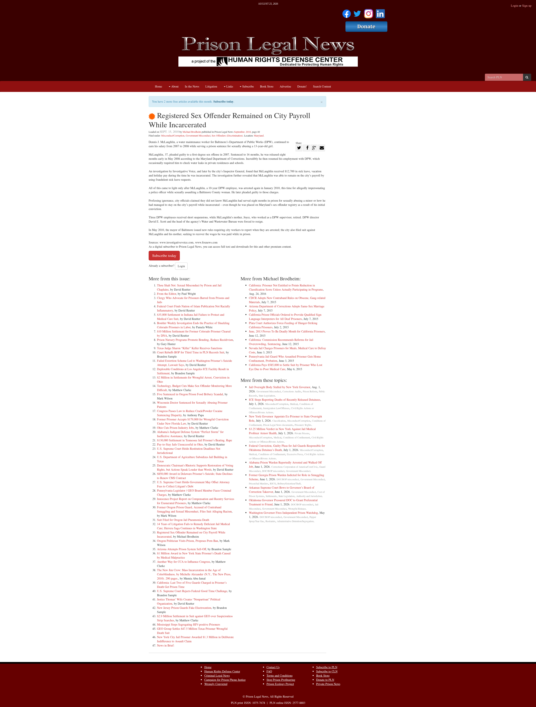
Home (158, 86)
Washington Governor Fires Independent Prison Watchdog (283, 513)
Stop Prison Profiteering (281, 680)
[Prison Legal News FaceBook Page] (346, 12)
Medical (294, 404)
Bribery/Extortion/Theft (289, 483)
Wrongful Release (297, 508)
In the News (192, 86)
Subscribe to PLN (326, 667)
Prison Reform (310, 391)
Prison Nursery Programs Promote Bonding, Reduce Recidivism (195, 340)
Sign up (526, 6)
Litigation (211, 86)
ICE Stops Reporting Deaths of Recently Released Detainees (284, 400)
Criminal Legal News (217, 675)
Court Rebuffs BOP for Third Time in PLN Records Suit (190, 352)
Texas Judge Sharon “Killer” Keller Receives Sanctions (189, 348)
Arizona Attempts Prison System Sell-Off (181, 549)
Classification (279, 420)
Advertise (285, 86)
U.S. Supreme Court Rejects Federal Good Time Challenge (192, 591)
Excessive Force (295, 454)
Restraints (270, 521)
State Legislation (267, 395)
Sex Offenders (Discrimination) (227, 135)
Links (229, 86)
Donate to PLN (325, 680)
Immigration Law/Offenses (276, 408)
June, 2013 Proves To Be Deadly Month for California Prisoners (287, 331)
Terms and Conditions (279, 675)
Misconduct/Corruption (172, 135)
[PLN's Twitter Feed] (357, 12)
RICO (273, 483)
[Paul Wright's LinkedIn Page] (380, 12)
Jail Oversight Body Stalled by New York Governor (279, 387)
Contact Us (273, 667)
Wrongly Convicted (215, 684)
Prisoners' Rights (303, 424)
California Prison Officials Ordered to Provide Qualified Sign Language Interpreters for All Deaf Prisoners (285, 317)
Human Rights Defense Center (222, 671)
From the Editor (166, 294)
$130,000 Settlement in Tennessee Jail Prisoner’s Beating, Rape (194, 440)
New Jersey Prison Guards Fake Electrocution (184, 608)
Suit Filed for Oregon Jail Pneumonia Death (183, 520)
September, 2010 (242, 131)
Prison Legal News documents (278, 424)
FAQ (269, 671)
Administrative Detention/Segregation (295, 521)
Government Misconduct (198, 135)
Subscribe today (223, 101)
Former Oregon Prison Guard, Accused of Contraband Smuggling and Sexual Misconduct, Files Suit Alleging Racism (194, 509)
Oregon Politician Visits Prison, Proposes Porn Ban (187, 541)
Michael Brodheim (192, 131)
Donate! (302, 86)
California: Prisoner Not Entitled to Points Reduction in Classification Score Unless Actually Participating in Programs (286, 287)
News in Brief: (165, 645)
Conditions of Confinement (296, 437)
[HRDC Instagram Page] (368, 12)
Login (514, 6)
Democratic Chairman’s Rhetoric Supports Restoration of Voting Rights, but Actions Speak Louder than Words (195, 467)
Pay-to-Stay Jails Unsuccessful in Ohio (180, 444)
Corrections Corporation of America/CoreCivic (294, 466)
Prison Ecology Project (280, 684)
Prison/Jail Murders (258, 483)
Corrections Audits (291, 391)
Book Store (266, 86)
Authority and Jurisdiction (309, 496)
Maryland (259, 135)
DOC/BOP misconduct (273, 471)
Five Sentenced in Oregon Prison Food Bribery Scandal (190, 394)
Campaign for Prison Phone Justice (225, 680)
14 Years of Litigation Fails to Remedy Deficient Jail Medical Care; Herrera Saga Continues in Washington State (193, 526)
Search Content (322, 86)
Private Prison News (328, 684)
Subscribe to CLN (327, 671)
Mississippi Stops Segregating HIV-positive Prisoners (188, 624)
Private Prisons (302, 433)
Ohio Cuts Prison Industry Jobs (175, 428)
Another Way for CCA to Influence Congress (183, 562)
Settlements (271, 496)
